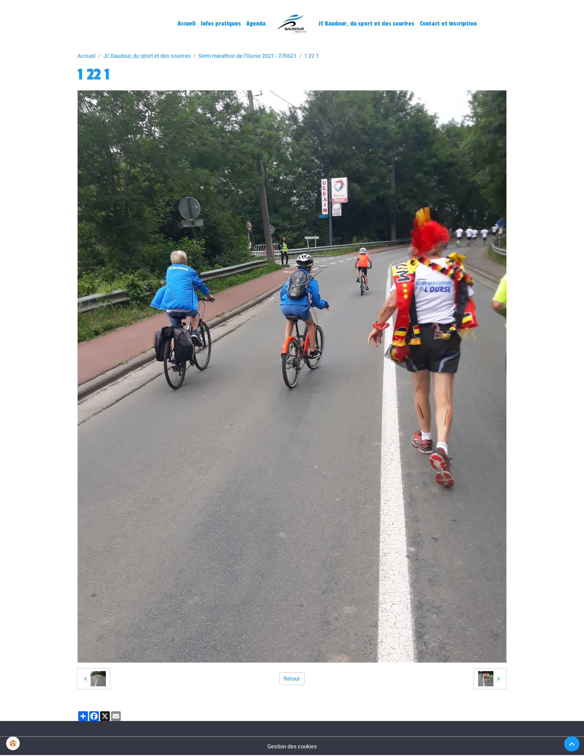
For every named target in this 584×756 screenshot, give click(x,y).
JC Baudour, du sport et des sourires (366, 23)
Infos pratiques (221, 23)
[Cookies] (13, 743)
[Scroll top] (571, 743)
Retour (292, 678)
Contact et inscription (448, 23)
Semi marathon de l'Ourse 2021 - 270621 (247, 56)
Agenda (256, 23)
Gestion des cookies (292, 746)
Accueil (186, 23)
